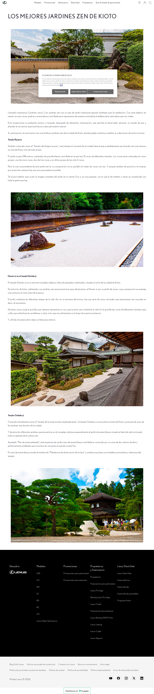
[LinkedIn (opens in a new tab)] (141, 678)
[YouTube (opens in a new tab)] (110, 678)
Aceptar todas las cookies (79, 91)
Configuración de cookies (100, 91)
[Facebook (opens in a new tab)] (118, 678)
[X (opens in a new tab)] (134, 678)
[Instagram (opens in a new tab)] (126, 678)
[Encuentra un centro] (139, 2)
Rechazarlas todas (60, 91)
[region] (77, 83)
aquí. (61, 85)
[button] (9, 2)
